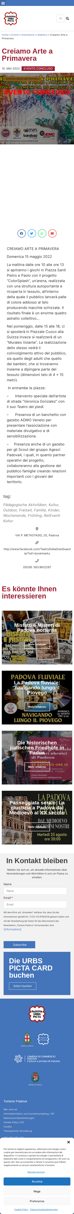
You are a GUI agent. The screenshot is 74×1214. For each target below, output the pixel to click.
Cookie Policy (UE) (14, 1122)
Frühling (35, 515)
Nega (37, 1191)
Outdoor (10, 510)
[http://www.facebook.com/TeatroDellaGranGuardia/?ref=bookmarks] (37, 542)
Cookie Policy (21, 1209)
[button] (68, 1142)
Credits (8, 1126)
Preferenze (37, 1201)
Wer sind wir (10, 1109)
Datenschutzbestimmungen (44, 1209)
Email (7, 897)
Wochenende (14, 515)
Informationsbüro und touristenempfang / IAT (29, 1113)
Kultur (53, 505)
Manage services (36, 1172)
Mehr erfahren (37, 644)
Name (7, 884)
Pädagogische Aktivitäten (25, 505)
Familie (40, 510)
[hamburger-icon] (60, 18)
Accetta (37, 1181)
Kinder (53, 510)
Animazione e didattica (34, 34)
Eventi (14, 34)
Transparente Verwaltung (18, 1130)
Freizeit (25, 510)
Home (5, 34)
